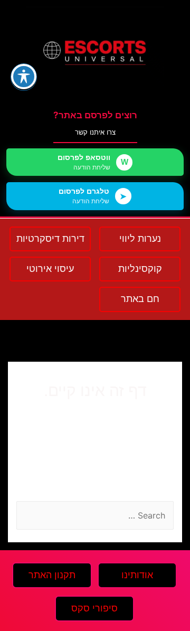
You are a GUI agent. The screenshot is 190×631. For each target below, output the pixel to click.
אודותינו (137, 575)
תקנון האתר (51, 575)
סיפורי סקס (94, 608)
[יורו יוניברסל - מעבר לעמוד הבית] (95, 52)
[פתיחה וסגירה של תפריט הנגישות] (23, 76)
